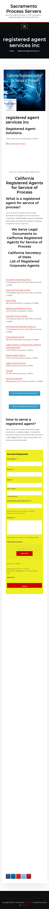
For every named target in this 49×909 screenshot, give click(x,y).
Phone (10, 469)
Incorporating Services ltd (15, 337)
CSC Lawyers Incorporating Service (18, 280)
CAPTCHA (10, 577)
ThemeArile (26, 905)
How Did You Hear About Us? (19, 501)
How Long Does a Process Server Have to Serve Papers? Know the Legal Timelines (20, 676)
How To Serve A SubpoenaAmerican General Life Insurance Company (20, 832)
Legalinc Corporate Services (16, 363)
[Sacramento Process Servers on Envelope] (23, 876)
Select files (24, 553)
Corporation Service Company (16, 316)
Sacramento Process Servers (23, 9)
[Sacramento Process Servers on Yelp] (28, 876)
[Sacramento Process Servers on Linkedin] (13, 876)
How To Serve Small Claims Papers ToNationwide (20, 728)
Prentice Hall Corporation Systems (18, 290)
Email (10, 480)
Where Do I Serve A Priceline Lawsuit (20, 703)
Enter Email (11, 488)
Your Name (12, 459)
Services (11, 518)
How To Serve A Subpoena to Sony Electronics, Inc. (20, 625)
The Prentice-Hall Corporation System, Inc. (21, 326)
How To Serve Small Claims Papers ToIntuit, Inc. (20, 753)
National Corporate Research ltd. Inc (19, 308)
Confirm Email (12, 496)
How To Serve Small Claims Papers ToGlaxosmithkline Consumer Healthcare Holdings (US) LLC (20, 860)
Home (12, 51)
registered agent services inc (28, 51)
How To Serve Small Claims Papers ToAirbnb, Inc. (20, 806)
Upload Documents (14, 542)
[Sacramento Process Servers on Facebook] (8, 876)
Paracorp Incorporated (14, 378)
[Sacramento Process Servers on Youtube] (18, 876)
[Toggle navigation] (24, 26)
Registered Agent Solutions (15, 355)
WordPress (28, 902)
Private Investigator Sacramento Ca (20, 650)
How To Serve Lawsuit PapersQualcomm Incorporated (20, 779)
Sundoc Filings (11, 300)
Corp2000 (9, 371)
